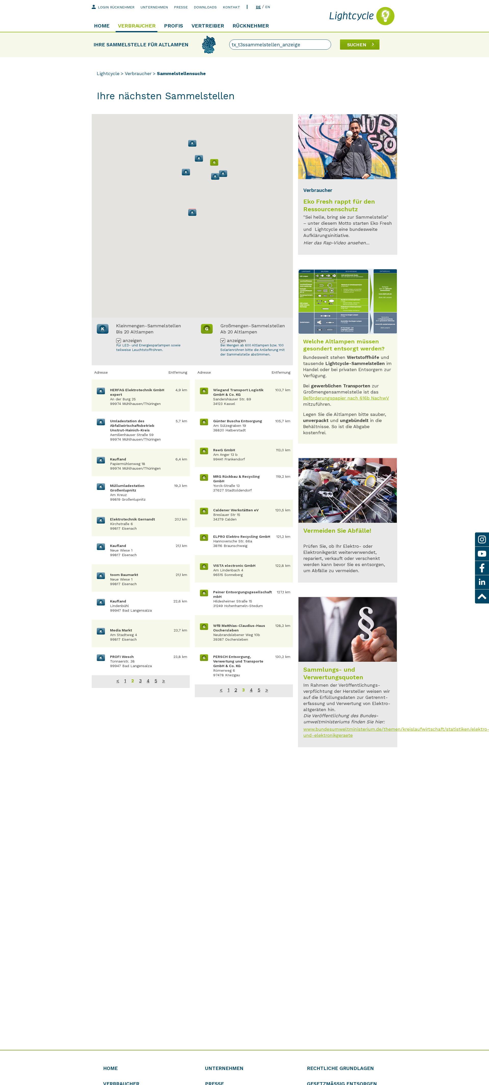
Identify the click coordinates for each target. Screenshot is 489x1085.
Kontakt (231, 7)
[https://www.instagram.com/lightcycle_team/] (482, 539)
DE (258, 7)
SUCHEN (356, 44)
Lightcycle (108, 73)
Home (102, 26)
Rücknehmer (251, 26)
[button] (192, 212)
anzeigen (132, 340)
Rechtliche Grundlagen (340, 1068)
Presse (181, 7)
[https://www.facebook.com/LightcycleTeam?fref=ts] (482, 568)
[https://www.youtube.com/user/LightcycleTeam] (482, 554)
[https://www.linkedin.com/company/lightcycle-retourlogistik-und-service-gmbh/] (482, 582)
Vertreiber (208, 26)
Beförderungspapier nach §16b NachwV (346, 398)
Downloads (205, 7)
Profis (173, 26)
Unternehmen (154, 7)
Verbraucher (137, 26)
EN (267, 7)
